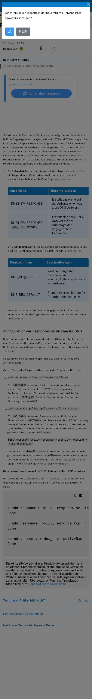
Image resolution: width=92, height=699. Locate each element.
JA (10, 31)
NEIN (23, 31)
